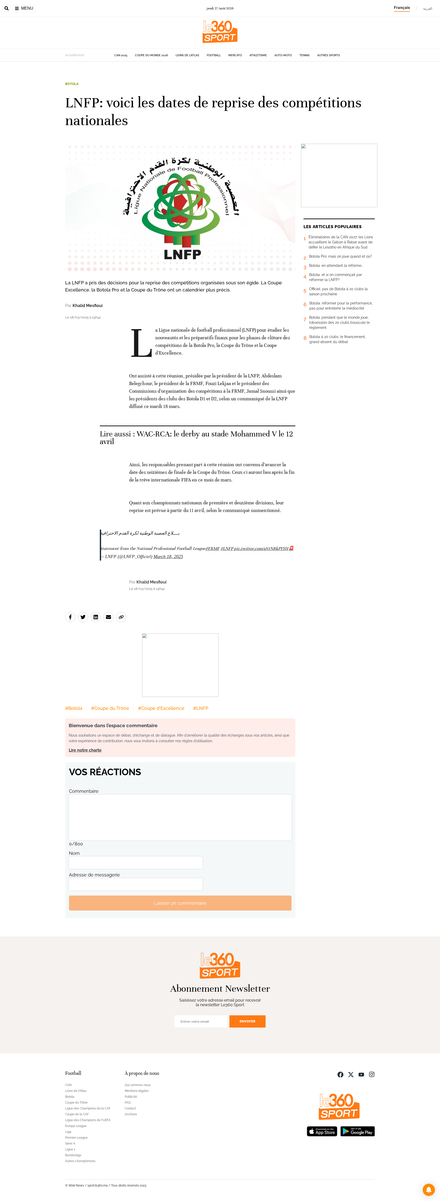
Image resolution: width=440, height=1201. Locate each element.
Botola (72, 84)
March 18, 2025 (168, 556)
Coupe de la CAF (77, 1114)
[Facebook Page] (340, 1074)
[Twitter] (351, 1074)
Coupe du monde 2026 (151, 55)
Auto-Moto (283, 55)
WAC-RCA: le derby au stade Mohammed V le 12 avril (196, 437)
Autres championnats (80, 1161)
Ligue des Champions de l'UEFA (88, 1120)
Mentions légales (137, 1091)
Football (214, 55)
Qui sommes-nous (138, 1085)
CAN (68, 1085)
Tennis (304, 55)
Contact (130, 1108)
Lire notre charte (85, 750)
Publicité (131, 1097)
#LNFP (227, 548)
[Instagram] (372, 1074)
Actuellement (74, 55)
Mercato (235, 55)
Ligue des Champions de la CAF (88, 1108)
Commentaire (84, 791)
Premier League (76, 1137)
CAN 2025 (120, 55)
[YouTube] (361, 1074)
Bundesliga (73, 1155)
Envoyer (247, 1021)
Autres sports (328, 55)
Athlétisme (258, 55)
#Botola (73, 708)
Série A (70, 1143)
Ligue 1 (70, 1149)
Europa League (76, 1126)
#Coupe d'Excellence (161, 708)
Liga (68, 1132)
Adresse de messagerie (94, 874)
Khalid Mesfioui (88, 305)
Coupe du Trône (76, 1102)
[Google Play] (357, 1131)
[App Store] (322, 1131)
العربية (427, 8)
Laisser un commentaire (180, 903)
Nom (74, 853)
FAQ (128, 1102)
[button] (429, 1190)
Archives (131, 1114)
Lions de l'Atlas (187, 55)
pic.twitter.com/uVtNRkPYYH (261, 548)
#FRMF (212, 548)
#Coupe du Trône (110, 708)
